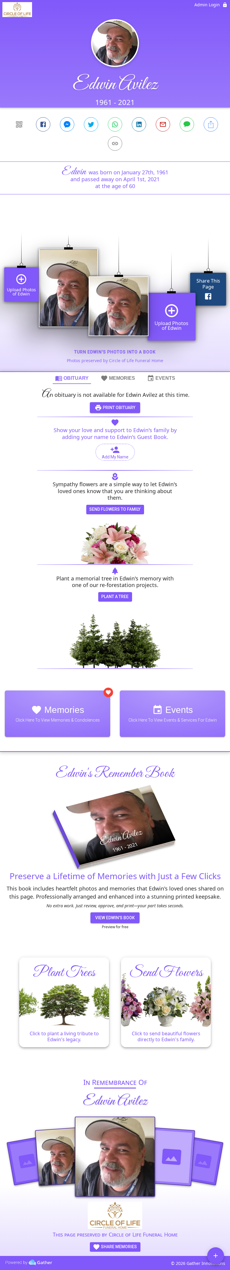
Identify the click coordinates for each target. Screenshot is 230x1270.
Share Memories (118, 1246)
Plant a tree (114, 596)
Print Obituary (118, 407)
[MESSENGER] (67, 124)
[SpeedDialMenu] (215, 1255)
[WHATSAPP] (115, 124)
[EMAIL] (163, 124)
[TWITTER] (91, 124)
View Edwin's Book (115, 917)
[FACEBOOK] (43, 124)
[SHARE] (211, 124)
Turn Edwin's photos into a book (115, 352)
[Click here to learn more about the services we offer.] (115, 1216)
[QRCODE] (19, 124)
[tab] (72, 378)
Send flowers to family (114, 509)
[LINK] (115, 143)
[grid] (115, 293)
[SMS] (187, 124)
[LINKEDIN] (139, 124)
